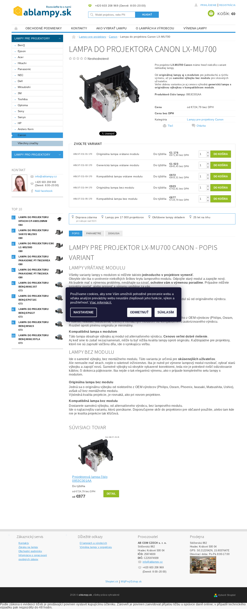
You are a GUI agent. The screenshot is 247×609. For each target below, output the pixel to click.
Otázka (201, 125)
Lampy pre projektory (32, 38)
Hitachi (22, 63)
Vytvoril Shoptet (226, 595)
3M (20, 93)
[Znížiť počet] (208, 156)
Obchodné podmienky (43, 28)
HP (20, 123)
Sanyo (22, 117)
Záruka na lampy (28, 547)
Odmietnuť (139, 312)
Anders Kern (26, 129)
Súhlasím (165, 312)
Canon (22, 135)
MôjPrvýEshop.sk (131, 581)
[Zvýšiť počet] (208, 152)
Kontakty (79, 28)
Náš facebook (43, 190)
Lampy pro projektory (32, 154)
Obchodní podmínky (30, 551)
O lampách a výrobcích (93, 543)
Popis (75, 233)
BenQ (21, 45)
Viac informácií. (101, 302)
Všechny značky (28, 143)
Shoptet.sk (111, 581)
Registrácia (227, 5)
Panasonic (24, 69)
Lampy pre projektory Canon (205, 119)
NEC (21, 75)
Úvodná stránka (16, 28)
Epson (22, 51)
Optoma (23, 105)
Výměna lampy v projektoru (96, 547)
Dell (20, 81)
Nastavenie (84, 312)
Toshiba (23, 99)
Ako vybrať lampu (111, 28)
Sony (21, 111)
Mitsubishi (24, 87)
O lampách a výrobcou (155, 28)
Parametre (93, 233)
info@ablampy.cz (46, 176)
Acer (21, 57)
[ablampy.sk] (42, 11)
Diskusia (114, 233)
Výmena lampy (195, 28)
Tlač (170, 125)
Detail (111, 493)
